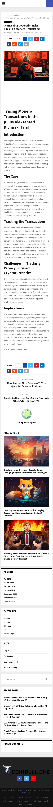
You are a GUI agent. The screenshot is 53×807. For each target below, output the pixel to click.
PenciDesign (26, 792)
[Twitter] (26, 778)
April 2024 (8, 579)
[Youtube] (33, 778)
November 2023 (10, 598)
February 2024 (10, 586)
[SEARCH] (46, 679)
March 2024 (9, 583)
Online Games (8, 801)
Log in (6, 651)
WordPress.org (10, 668)
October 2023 (9, 601)
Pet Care (19, 801)
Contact (22, 804)
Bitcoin (7, 622)
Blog (4, 798)
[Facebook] (19, 778)
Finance (7, 630)
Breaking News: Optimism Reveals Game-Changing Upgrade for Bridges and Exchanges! (25, 471)
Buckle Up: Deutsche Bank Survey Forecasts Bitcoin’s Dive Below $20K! (26, 399)
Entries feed (9, 656)
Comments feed (11, 662)
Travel (45, 801)
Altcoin (7, 619)
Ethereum (8, 626)
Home (29, 804)
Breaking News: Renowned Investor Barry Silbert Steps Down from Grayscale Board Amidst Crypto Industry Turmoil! (26, 556)
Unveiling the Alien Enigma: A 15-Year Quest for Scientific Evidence (26, 384)
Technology (8, 22)
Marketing (44, 798)
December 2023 (10, 594)
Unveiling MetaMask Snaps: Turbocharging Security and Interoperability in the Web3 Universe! (24, 513)
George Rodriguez (12, 33)
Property (27, 801)
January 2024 (9, 590)
